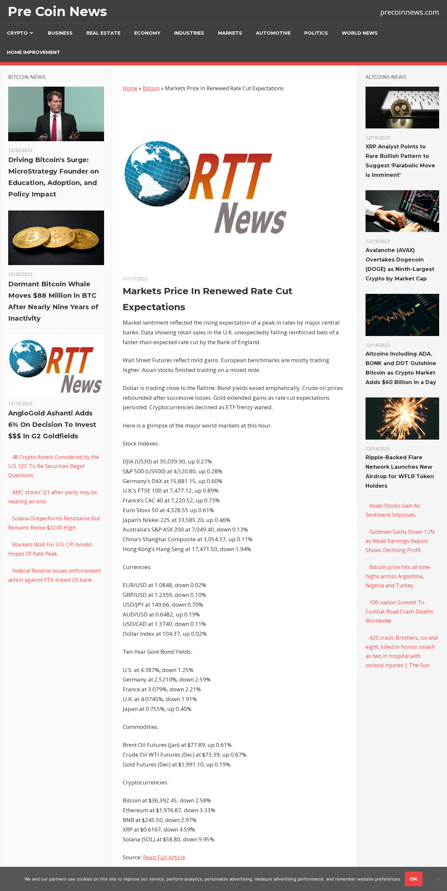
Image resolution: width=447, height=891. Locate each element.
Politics (316, 33)
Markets (230, 33)
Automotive (273, 33)
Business (60, 33)
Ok (414, 879)
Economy (147, 33)
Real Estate (103, 33)
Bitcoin (151, 88)
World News (360, 33)
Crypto (17, 33)
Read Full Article (164, 857)
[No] (439, 879)
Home (130, 88)
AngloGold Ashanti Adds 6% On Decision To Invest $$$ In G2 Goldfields (52, 424)
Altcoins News (386, 77)
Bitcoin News (26, 77)
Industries (189, 33)
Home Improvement (33, 52)
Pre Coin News (57, 11)
